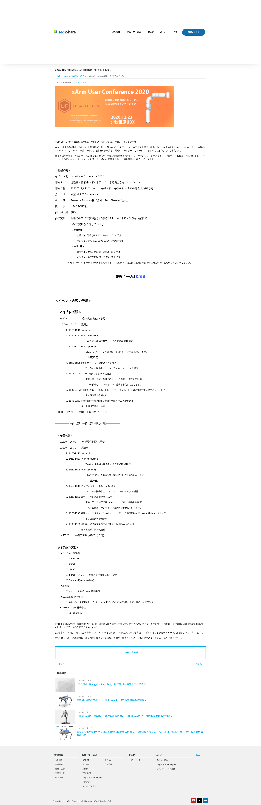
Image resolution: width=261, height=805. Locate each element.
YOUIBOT (87, 773)
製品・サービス (134, 32)
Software (87, 782)
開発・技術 (60, 768)
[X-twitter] (199, 800)
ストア (163, 32)
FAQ (175, 32)
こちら (140, 276)
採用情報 (59, 777)
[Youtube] (193, 800)
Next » (199, 664)
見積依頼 (108, 764)
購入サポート (110, 760)
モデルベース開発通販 (165, 768)
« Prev (60, 664)
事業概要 (59, 764)
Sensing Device (89, 786)
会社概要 (59, 760)
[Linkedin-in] (205, 800)
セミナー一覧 (135, 760)
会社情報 (116, 32)
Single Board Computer (93, 777)
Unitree (86, 764)
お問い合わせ (131, 652)
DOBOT (86, 760)
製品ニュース (81, 82)
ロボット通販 (162, 760)
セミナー (152, 32)
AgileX (85, 768)
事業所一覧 (60, 773)
